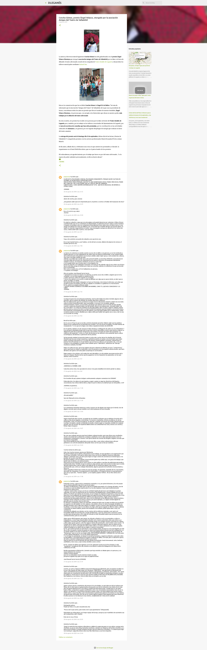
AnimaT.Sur (83, 64)
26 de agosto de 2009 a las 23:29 (73, 204)
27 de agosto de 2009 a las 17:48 (73, 476)
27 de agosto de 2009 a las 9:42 (73, 371)
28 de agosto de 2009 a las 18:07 (73, 598)
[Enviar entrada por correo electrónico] (60, 159)
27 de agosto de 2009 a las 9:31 (73, 359)
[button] (60, 25)
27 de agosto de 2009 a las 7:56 (73, 291)
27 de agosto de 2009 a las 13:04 (73, 411)
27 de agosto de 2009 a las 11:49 (73, 400)
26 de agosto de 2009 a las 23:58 (73, 215)
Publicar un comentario (65, 637)
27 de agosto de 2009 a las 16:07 (73, 428)
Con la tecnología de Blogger (104, 647)
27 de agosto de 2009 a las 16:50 (73, 445)
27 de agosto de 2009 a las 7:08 (73, 246)
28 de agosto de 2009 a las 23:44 (73, 633)
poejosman (67, 176)
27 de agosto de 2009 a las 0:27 (73, 232)
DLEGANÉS (54, 2)
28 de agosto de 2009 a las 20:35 (73, 619)
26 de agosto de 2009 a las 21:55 (73, 191)
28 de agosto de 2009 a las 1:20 (73, 578)
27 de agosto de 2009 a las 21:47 (73, 561)
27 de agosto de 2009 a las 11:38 (73, 388)
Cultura (62, 161)
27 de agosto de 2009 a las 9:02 (73, 316)
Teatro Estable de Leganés (103, 62)
